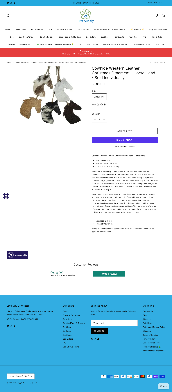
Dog (12, 37)
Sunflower (67, 331)
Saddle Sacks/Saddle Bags (70, 37)
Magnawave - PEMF (142, 44)
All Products (21, 29)
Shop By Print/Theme (158, 29)
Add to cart (124, 131)
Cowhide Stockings (71, 315)
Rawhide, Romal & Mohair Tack (116, 44)
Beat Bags (105, 37)
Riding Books (92, 44)
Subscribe (99, 331)
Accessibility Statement (153, 350)
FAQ (144, 37)
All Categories (37, 29)
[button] (17, 255)
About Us (147, 319)
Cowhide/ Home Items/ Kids (19, 44)
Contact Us (148, 311)
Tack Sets (133, 37)
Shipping (147, 331)
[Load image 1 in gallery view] (50, 96)
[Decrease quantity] (94, 119)
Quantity (96, 114)
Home (7, 29)
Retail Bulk (147, 323)
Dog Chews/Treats (71, 347)
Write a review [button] (109, 274)
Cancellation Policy (151, 343)
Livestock (160, 44)
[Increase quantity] (105, 119)
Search (66, 311)
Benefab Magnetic (65, 29)
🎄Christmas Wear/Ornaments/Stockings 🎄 (55, 44)
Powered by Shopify (30, 383)
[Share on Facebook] (102, 105)
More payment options (125, 146)
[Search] (8, 15)
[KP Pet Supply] (86, 15)
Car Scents (119, 37)
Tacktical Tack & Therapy (74, 323)
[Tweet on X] (98, 105)
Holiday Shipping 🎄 (152, 347)
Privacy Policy (149, 339)
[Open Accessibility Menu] (6, 196)
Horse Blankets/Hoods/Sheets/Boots (109, 29)
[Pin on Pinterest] (105, 105)
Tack (50, 29)
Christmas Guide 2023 (21, 62)
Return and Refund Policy (154, 327)
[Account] (157, 15)
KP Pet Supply (17, 383)
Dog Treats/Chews (27, 37)
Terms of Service (150, 335)
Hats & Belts (157, 37)
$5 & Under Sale (46, 37)
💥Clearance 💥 (137, 29)
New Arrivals (83, 29)
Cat (80, 44)
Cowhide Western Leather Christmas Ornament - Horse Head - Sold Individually (58, 62)
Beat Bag (67, 327)
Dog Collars (91, 37)
